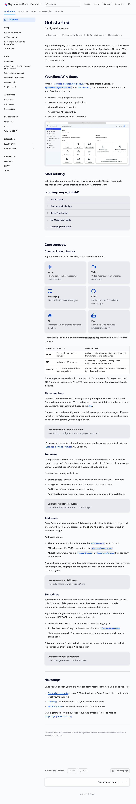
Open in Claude (97, 35)
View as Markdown (73, 35)
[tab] (10, 11)
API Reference (55, 706)
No (84, 771)
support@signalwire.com (57, 716)
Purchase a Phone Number (58, 446)
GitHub (51, 701)
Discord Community (58, 693)
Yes (73, 771)
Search (52, 4)
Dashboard (83, 87)
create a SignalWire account (70, 83)
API (90, 406)
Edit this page (121, 771)
